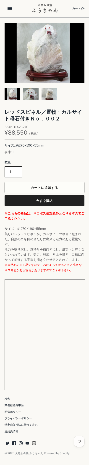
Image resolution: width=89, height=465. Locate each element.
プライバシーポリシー (18, 418)
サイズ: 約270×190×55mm (24, 145)
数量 (8, 162)
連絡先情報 (11, 431)
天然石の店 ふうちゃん (29, 453)
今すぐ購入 (44, 201)
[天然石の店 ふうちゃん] (44, 8)
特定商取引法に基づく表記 (21, 424)
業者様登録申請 (14, 405)
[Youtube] (27, 443)
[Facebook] (14, 443)
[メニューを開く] (10, 8)
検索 (7, 398)
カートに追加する (44, 187)
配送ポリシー (13, 412)
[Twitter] (7, 443)
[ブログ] (34, 443)
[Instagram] (21, 443)
